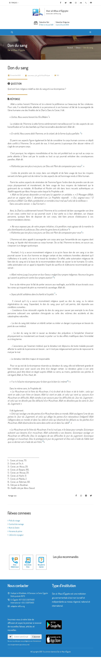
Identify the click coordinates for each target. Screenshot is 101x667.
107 (20, 599)
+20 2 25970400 (27, 602)
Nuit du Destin (14, 527)
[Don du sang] (76, 495)
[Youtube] (70, 2)
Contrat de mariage (16, 524)
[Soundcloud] (80, 2)
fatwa (78, 47)
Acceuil (70, 47)
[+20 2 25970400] (85, 2)
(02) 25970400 (28, 599)
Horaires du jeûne (15, 531)
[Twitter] (65, 2)
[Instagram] (75, 2)
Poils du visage (14, 520)
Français (14, 3)
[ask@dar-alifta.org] (90, 2)
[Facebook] (60, 2)
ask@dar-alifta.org (18, 606)
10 (43, 441)
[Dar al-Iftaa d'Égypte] (50, 12)
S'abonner (36, 636)
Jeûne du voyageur (16, 535)
